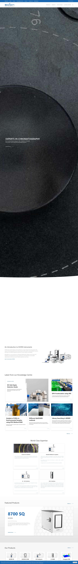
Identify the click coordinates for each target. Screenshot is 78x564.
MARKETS (53, 4)
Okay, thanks (75, 562)
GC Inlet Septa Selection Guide (12, 386)
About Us (6, 1)
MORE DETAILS (10, 532)
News (10, 1)
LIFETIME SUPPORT (67, 4)
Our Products (10, 548)
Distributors (36, 1)
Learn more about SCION (10, 359)
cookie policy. (41, 562)
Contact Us (31, 1)
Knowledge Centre (20, 1)
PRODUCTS (48, 4)
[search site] (72, 4)
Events (14, 1)
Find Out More (8, 153)
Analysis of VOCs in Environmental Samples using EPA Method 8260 (14, 420)
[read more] (24, 400)
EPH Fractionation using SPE (61, 393)
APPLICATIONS (59, 4)
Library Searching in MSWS (61, 418)
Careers (26, 1)
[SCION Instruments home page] (9, 6)
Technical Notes (10, 381)
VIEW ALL (68, 433)
